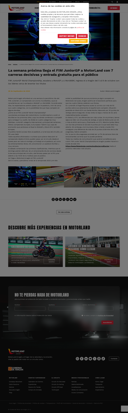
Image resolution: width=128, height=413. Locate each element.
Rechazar (82, 36)
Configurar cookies (78, 41)
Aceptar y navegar (66, 36)
